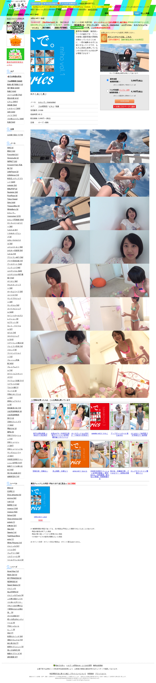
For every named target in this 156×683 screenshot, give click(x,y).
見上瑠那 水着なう (60, 471)
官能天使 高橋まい (40, 471)
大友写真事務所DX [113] (13, 416)
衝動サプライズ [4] (14, 653)
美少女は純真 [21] (14, 473)
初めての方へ (63, 9)
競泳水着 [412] (13, 98)
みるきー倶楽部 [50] (15, 250)
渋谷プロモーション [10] (14, 437)
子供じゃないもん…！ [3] (13, 628)
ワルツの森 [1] (12, 387)
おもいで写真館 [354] (15, 219)
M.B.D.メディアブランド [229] (15, 180)
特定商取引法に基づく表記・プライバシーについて (68, 673)
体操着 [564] (12, 105)
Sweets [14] (11, 532)
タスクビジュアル (140, 25)
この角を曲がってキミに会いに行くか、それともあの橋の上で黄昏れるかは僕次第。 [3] (15, 605)
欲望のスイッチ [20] (15, 636)
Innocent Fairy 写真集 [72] (14, 166)
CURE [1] (11, 491)
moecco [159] (12, 508)
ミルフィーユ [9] (13, 556)
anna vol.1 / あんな (80, 471)
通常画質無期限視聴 (115, 80)
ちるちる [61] (12, 230)
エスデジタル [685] (14, 271)
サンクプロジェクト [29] (14, 300)
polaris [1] (11, 522)
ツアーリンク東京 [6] (15, 343)
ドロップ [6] (12, 349)
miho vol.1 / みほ (40, 516)
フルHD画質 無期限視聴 (119, 91)
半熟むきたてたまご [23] (14, 396)
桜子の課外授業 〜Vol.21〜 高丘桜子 (40, 434)
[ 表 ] (37, 93)
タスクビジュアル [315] (13, 338)
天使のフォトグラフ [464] (14, 423)
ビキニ (51, 106)
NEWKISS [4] (12, 581)
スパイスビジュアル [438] (14, 310)
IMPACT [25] (12, 161)
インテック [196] (13, 267)
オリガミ (35, 27)
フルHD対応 (18, 14)
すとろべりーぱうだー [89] (15, 225)
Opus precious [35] (14, 518)
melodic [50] (12, 185)
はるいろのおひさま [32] (14, 242)
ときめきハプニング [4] (14, 235)
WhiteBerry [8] (12, 209)
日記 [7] (10, 633)
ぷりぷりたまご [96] (15, 247)
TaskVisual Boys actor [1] (13, 537)
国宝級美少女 (79, 25)
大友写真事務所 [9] (14, 411)
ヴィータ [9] (12, 390)
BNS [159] (11, 151)
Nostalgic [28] (12, 192)
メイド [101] (12, 115)
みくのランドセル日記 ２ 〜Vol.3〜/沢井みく (80, 434)
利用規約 (91, 673)
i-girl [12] (10, 501)
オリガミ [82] (12, 281)
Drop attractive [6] (14, 494)
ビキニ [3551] (12, 101)
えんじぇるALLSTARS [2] (12, 590)
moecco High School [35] (12, 513)
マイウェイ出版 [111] (15, 380)
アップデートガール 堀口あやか (119, 434)
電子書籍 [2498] (13, 88)
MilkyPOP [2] (12, 188)
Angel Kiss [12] (13, 571)
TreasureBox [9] (13, 206)
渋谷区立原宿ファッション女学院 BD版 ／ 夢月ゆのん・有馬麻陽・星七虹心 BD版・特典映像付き (99, 475)
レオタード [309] (13, 108)
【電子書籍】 (46, 27)
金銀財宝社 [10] (13, 476)
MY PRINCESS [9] (14, 578)
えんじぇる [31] (13, 546)
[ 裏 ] (43, 93)
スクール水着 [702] (14, 94)
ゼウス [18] (11, 332)
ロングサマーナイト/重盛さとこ (139, 472)
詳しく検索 (145, 13)
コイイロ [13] (12, 295)
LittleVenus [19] (13, 175)
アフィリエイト (100, 673)
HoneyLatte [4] (13, 158)
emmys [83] (11, 498)
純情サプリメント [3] (15, 646)
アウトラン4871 (93, 25)
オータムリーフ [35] (15, 291)
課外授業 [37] (12, 657)
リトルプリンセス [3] (15, 560)
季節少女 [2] (12, 428)
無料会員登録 (93, 9)
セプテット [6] (12, 322)
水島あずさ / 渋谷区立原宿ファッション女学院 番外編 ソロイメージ (60, 435)
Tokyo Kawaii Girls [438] (12, 201)
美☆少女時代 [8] (13, 650)
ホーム (9, 14)
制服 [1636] (11, 91)
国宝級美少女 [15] (14, 408)
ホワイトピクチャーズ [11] (15, 375)
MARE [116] (12, 505)
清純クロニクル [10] (15, 639)
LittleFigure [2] (12, 171)
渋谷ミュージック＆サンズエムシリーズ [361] (15, 452)
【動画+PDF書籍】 (61, 27)
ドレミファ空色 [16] (15, 346)
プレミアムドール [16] (13, 368)
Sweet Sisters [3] (13, 585)
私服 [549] (11, 122)
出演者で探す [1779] (15, 135)
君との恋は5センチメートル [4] (15, 621)
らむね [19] (11, 254)
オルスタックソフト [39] (14, 286)
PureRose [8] (12, 195)
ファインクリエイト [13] (14, 355)
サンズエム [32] (13, 305)
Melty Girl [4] (12, 574)
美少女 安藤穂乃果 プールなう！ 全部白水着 (119, 472)
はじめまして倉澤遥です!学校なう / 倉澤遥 (139, 434)
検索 (106, 13)
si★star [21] (12, 525)
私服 (57, 106)
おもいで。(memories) (110, 25)
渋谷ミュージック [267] (13, 444)
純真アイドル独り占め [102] (15, 468)
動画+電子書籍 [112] (15, 84)
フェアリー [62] (13, 553)
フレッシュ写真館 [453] (13, 362)
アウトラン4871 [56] (15, 257)
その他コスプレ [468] (15, 118)
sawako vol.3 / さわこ (100, 433)
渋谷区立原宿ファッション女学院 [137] (15, 461)
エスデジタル (126, 25)
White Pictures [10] (14, 542)
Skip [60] (10, 529)
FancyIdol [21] (12, 154)
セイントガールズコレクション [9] (15, 317)
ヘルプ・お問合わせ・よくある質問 (79, 665)
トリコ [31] (11, 549)
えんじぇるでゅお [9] (15, 595)
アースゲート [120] (14, 264)
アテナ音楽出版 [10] (15, 260)
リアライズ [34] (13, 384)
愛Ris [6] (10, 432)
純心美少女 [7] (12, 643)
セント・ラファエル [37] (14, 327)
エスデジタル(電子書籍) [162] (15, 276)
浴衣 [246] (11, 112)
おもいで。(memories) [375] (14, 214)
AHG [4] (10, 147)
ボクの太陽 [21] (13, 616)
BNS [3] (10, 488)
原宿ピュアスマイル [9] (14, 403)
